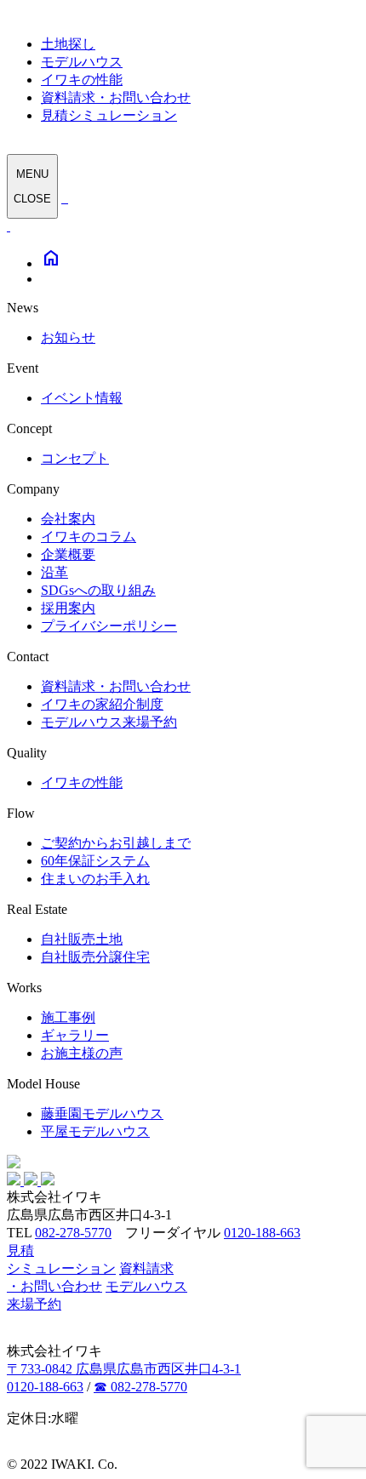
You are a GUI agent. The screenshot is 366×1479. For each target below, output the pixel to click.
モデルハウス (82, 61)
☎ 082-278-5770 (140, 1386)
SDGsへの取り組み (98, 590)
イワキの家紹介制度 (102, 704)
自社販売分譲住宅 (95, 957)
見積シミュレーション (109, 115)
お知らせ (68, 337)
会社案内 (68, 518)
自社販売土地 (82, 939)
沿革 (54, 572)
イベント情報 (82, 398)
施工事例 (68, 1017)
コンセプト (75, 458)
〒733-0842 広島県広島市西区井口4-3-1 (124, 1369)
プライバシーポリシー (109, 626)
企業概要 (68, 554)
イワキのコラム (88, 536)
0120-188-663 (262, 1232)
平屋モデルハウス (95, 1131)
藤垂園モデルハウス (102, 1113)
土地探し (68, 44)
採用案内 (68, 608)
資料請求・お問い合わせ (116, 97)
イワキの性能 (82, 79)
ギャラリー (75, 1035)
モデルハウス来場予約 (109, 722)
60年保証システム (95, 861)
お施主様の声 (82, 1053)
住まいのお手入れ (95, 878)
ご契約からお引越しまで (116, 843)
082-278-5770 (73, 1232)
